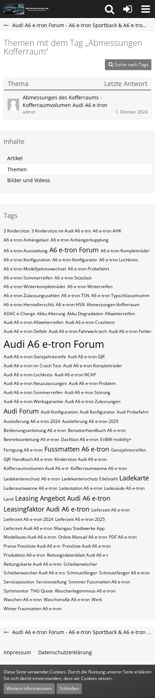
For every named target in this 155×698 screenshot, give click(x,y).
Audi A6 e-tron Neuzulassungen (35, 383)
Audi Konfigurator (97, 412)
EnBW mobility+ (116, 439)
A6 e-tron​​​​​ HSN (70, 304)
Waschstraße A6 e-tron (67, 599)
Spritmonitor (16, 591)
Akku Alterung (51, 314)
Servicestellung (51, 582)
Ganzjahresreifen (128, 450)
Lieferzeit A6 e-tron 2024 (28, 519)
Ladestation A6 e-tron (80, 488)
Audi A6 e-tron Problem (92, 383)
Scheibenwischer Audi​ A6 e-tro (34, 573)
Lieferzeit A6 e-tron (110, 510)
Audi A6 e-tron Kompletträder (92, 366)
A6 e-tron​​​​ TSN (75, 295)
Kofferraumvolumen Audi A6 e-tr (36, 468)
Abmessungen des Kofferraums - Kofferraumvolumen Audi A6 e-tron (65, 101)
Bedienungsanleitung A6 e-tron (35, 430)
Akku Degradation (85, 314)
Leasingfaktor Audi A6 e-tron (46, 509)
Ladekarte (134, 478)
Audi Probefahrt (133, 412)
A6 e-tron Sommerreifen (28, 278)
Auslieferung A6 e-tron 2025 (90, 421)
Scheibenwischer (80, 564)
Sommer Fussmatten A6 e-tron (99, 582)
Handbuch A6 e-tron (32, 459)
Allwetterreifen (120, 314)
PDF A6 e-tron (123, 537)
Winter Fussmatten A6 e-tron (32, 608)
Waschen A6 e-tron (23, 599)
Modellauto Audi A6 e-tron (30, 537)
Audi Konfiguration (59, 412)
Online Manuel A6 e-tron (82, 537)
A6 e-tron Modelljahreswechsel (35, 269)
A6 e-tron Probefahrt (88, 269)
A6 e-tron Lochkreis (118, 260)
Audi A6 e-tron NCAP (75, 375)
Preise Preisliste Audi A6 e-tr (32, 546)
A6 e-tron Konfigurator (74, 260)
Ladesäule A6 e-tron (124, 488)
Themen (17, 169)
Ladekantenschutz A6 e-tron (32, 479)
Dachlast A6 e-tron (79, 439)
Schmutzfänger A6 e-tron (124, 573)
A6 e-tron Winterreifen (89, 286)
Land (8, 499)
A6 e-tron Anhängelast (26, 240)
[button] (109, 9)
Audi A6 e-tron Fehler (130, 331)
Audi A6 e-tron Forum (54, 344)
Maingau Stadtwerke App (79, 528)
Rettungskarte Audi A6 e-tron (33, 564)
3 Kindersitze (17, 231)
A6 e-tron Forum (74, 249)
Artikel (15, 158)
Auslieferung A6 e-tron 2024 (32, 421)
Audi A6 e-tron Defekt (25, 331)
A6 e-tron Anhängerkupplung (79, 240)
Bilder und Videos (28, 180)
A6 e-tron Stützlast (73, 278)
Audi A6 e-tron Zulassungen (92, 401)
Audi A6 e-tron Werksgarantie (33, 401)
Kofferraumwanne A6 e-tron (99, 468)
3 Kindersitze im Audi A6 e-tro (61, 231)
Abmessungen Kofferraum (113, 304)
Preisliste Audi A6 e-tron (86, 546)
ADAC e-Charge (19, 314)
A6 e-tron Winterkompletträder (35, 286)
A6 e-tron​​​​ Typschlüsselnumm (120, 295)
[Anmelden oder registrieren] (127, 9)
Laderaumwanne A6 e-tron (30, 488)
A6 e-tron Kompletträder (125, 251)
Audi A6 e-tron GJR (86, 357)
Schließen (69, 688)
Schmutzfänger (82, 573)
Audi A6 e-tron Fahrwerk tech (78, 331)
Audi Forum (21, 411)
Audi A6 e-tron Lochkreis (28, 375)
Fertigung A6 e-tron (23, 450)
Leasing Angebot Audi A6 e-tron (62, 498)
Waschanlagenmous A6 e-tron (85, 591)
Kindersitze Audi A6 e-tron (80, 459)
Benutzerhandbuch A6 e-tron (97, 430)
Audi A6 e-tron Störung (87, 392)
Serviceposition (19, 582)
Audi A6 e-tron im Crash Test (32, 366)
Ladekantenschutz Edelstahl (90, 479)
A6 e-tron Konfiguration (27, 260)
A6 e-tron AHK (107, 231)
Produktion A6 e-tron (24, 555)
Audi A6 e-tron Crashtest (90, 322)
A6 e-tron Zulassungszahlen (31, 295)
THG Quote (42, 591)
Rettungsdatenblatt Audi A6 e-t (77, 555)
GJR (7, 459)
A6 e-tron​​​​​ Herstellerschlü (29, 304)
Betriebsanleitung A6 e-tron (31, 439)
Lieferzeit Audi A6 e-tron (28, 528)
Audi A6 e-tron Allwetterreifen (33, 322)
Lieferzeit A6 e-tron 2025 (80, 519)
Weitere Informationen (29, 688)
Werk (97, 599)
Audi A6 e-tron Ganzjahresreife (35, 357)
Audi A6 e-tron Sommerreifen (33, 392)
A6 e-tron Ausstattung (26, 251)
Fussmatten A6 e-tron (76, 449)
